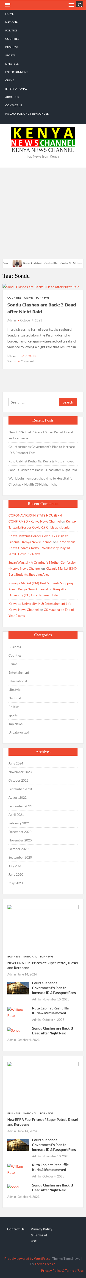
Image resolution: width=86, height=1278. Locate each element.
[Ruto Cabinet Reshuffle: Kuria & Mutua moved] (9, 263)
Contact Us (13, 105)
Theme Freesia (45, 1264)
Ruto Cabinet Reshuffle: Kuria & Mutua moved (50, 263)
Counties (12, 38)
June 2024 (15, 763)
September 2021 (20, 806)
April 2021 (16, 814)
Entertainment (16, 72)
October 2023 (18, 780)
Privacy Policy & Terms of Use (27, 113)
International (16, 88)
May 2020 (15, 883)
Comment (27, 361)
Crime (9, 80)
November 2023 (20, 772)
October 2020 (18, 849)
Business (11, 47)
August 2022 (17, 797)
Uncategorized (18, 732)
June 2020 (15, 874)
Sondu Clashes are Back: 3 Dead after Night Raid (42, 470)
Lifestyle (12, 63)
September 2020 (20, 857)
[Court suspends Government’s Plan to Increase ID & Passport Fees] (18, 988)
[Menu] (7, 4)
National (12, 22)
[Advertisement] (43, 213)
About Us (12, 97)
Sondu (11, 361)
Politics (11, 30)
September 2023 (20, 789)
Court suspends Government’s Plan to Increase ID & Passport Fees (41, 450)
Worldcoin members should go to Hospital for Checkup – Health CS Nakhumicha (41, 481)
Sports (10, 55)
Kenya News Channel (43, 150)
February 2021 (19, 823)
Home (9, 13)
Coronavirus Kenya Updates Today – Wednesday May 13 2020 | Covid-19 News (41, 548)
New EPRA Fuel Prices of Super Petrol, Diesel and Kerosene (40, 435)
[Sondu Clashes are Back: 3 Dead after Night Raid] (13, 1030)
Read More (28, 356)
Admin (11, 320)
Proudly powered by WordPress (27, 1258)
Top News (42, 297)
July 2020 (15, 866)
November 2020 (20, 840)
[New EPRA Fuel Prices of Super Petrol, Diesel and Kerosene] (43, 927)
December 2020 (19, 832)
